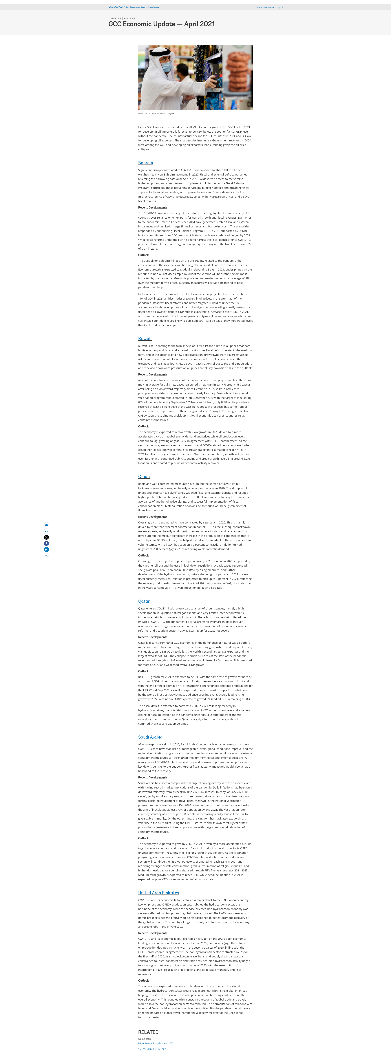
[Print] (46, 531)
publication (154, 7)
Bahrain (145, 163)
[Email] (46, 525)
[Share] (46, 543)
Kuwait (145, 339)
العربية (280, 7)
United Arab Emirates (158, 893)
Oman (144, 477)
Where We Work (116, 7)
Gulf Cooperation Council (136, 7)
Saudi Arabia (150, 737)
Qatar (144, 601)
